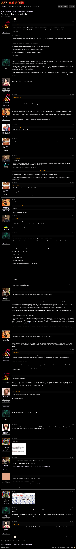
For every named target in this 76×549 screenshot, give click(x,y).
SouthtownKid (6, 132)
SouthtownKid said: (17, 206)
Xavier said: (15, 476)
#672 (73, 473)
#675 (73, 521)
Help (68, 547)
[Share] (71, 22)
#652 (73, 59)
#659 (73, 182)
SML (6, 446)
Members (35, 6)
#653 (73, 79)
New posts (3, 9)
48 (23, 19)
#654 (73, 94)
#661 (73, 215)
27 (14, 19)
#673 (73, 491)
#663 (73, 289)
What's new (11, 6)
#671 (73, 457)
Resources (26, 6)
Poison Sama (6, 432)
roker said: (15, 524)
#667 (73, 389)
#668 (73, 410)
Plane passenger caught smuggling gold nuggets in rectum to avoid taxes (31, 466)
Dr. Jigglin (6, 396)
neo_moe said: (16, 97)
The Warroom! (5, 547)
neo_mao (5, 87)
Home (71, 547)
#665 (73, 349)
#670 (73, 438)
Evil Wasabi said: (16, 158)
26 (12, 19)
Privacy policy (63, 547)
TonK (6, 481)
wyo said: (15, 24)
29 (19, 19)
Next (27, 19)
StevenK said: (16, 391)
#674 (73, 507)
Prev (3, 19)
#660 (73, 199)
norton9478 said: (16, 218)
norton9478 (6, 146)
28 (17, 19)
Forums (4, 6)
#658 (73, 155)
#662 (73, 232)
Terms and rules (55, 547)
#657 (73, 138)
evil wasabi (6, 29)
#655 (73, 109)
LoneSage (6, 116)
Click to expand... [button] (43, 170)
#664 (73, 331)
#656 (73, 124)
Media (19, 6)
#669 (73, 424)
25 (10, 19)
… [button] (8, 19)
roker (3, 16)
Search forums (10, 9)
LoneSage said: (16, 127)
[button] (15, 6)
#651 (73, 21)
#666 (73, 373)
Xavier (6, 297)
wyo (6, 163)
